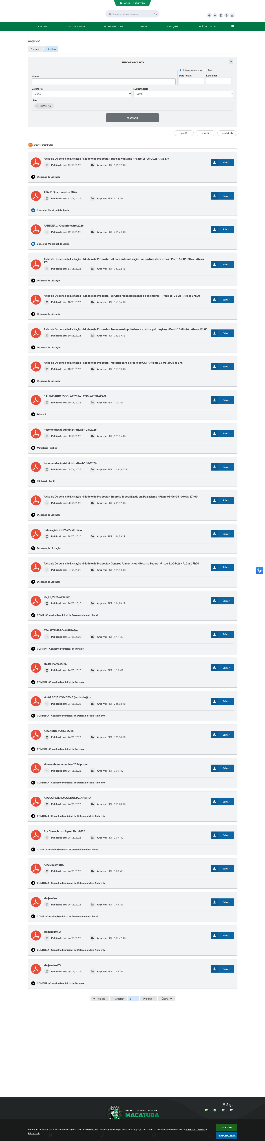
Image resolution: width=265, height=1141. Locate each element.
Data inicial (185, 75)
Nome (35, 76)
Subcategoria (140, 88)
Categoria (37, 88)
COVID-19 (45, 106)
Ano (210, 70)
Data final (211, 75)
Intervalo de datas (192, 70)
